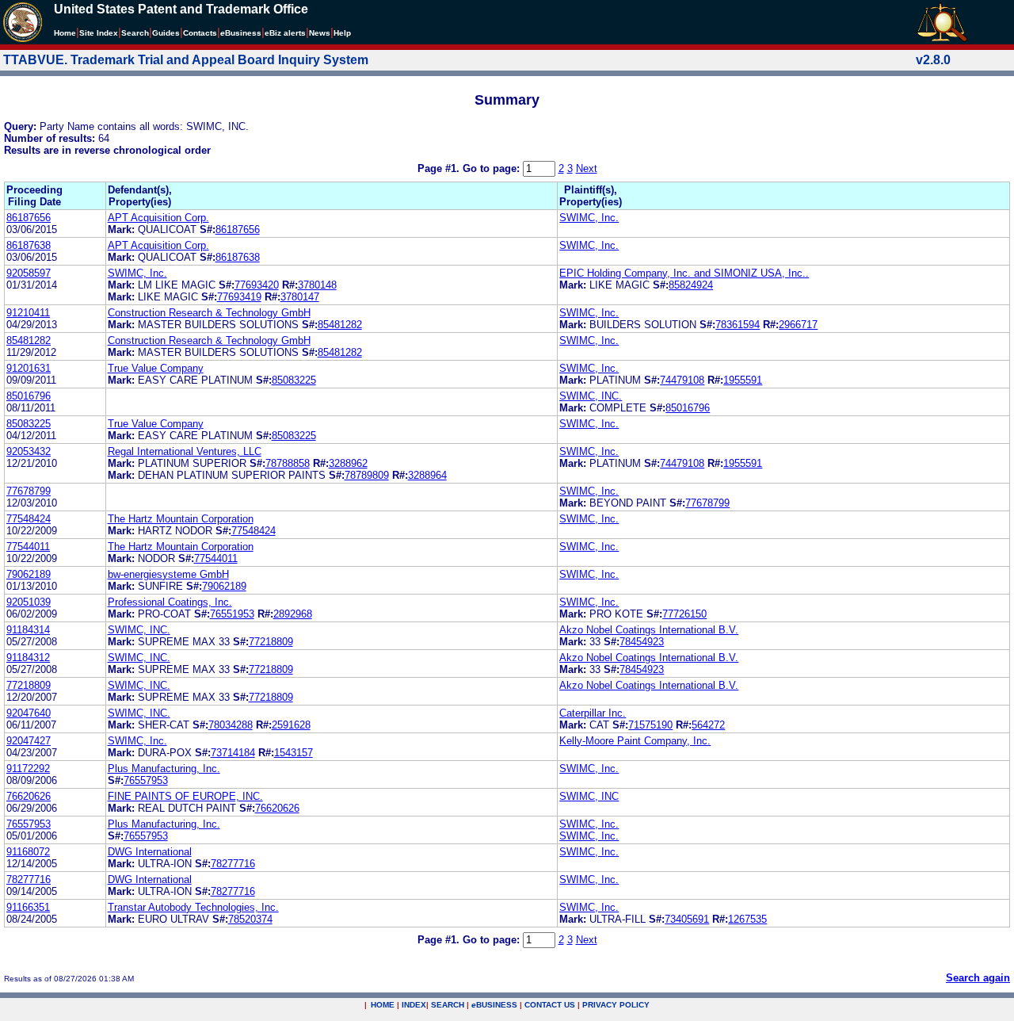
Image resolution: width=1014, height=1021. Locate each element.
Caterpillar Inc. (592, 713)
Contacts (200, 33)
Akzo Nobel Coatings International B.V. (648, 630)
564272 (708, 725)
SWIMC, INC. (590, 396)
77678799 (28, 491)
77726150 (684, 614)
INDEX (414, 1004)
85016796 (28, 396)
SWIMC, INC (589, 796)
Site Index (98, 33)
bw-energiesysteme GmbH (168, 574)
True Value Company (156, 368)
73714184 (233, 753)
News (319, 33)
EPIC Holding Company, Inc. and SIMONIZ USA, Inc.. (684, 273)
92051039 (28, 602)
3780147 (299, 297)
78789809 (367, 475)
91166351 (28, 907)
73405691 (687, 919)
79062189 (28, 574)
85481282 (340, 325)
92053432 (28, 451)
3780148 (317, 285)
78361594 (737, 325)
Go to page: (493, 168)
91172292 (28, 768)
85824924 (691, 285)
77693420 (256, 285)
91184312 (28, 657)
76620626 (28, 796)
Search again (978, 978)
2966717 (798, 325)
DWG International (150, 852)
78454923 (641, 642)
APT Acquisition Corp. (158, 218)
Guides (166, 33)
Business (240, 33)
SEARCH (447, 1004)
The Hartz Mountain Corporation (181, 519)
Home (65, 33)
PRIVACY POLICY (616, 1004)
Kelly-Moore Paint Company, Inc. (635, 741)
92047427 (28, 741)
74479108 (682, 380)
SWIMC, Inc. (589, 218)
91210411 (28, 313)
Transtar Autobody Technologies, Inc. (193, 907)
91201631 (28, 368)
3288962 (348, 463)
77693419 (239, 297)
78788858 (287, 463)
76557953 (146, 780)
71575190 (650, 725)
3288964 (427, 475)
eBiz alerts (285, 33)
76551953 (232, 614)
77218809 (271, 642)
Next (586, 168)
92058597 (28, 273)
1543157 (293, 753)
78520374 (250, 919)
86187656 (28, 218)
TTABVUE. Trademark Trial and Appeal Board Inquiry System (185, 60)
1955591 (742, 380)
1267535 (747, 919)
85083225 (294, 380)
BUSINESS (494, 1004)
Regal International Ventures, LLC (184, 451)
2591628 (291, 725)
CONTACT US (549, 1004)
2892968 (292, 614)
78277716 (233, 864)
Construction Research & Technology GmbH (209, 313)
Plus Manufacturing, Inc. (164, 768)
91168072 (28, 852)
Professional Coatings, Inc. (170, 602)
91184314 (28, 630)
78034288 (230, 725)
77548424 (28, 519)
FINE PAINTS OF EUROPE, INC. (185, 796)
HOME (383, 1004)
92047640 (28, 713)
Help (342, 33)
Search (135, 33)
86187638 (28, 245)
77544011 (28, 547)
